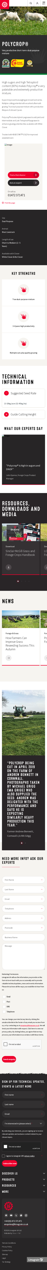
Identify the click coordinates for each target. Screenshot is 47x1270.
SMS (8, 1006)
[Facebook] (6, 1215)
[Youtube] (11, 1215)
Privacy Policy (7, 1247)
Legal (4, 1258)
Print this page (9, 203)
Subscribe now (10, 1163)
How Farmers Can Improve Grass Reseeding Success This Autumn (20, 643)
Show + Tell (16, 1233)
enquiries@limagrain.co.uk (29, 1025)
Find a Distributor (17, 175)
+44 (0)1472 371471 (13, 1220)
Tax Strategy (6, 1262)
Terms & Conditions (9, 1243)
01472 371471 (16, 195)
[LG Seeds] (4, 4)
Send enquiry (9, 1059)
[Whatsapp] (21, 1215)
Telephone (11, 1011)
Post (8, 1001)
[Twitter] (16, 1215)
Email (8, 996)
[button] (18, 581)
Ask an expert (16, 182)
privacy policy (29, 1156)
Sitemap (5, 1254)
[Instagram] (26, 1215)
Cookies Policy (7, 1250)
